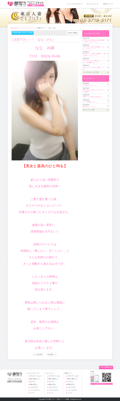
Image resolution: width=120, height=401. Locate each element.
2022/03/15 (94, 90)
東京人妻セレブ (35, 379)
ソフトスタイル (35, 390)
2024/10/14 (94, 53)
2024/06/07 (90, 84)
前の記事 (39, 354)
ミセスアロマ (34, 387)
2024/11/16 (93, 40)
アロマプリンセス (35, 376)
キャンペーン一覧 (88, 110)
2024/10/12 (94, 67)
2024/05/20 (92, 96)
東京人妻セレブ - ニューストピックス (22, 28)
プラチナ (32, 381)
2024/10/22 (93, 47)
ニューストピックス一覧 (90, 72)
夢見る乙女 (33, 384)
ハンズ (32, 393)
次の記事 (50, 354)
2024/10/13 (93, 60)
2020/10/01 (90, 101)
